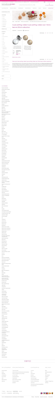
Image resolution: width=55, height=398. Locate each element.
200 (50, 59)
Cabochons (4, 24)
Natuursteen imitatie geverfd (5, 69)
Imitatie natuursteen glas (6, 71)
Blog (46, 370)
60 (45, 59)
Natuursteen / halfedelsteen (5, 48)
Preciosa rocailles (15, 381)
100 (47, 59)
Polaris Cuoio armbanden (25, 21)
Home (13, 21)
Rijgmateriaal (5, 21)
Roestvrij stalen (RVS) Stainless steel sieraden (20, 372)
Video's (46, 378)
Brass (3, 61)
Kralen (4, 16)
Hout (3, 38)
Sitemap (46, 382)
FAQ (46, 379)
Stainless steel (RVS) (6, 56)
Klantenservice (50, 2)
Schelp (4, 50)
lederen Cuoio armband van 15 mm (47, 63)
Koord (3, 44)
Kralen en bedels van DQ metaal (18, 373)
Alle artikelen (47, 375)
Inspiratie (3, 373)
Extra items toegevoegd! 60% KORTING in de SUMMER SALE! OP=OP (27, 0)
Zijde (3, 58)
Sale (2, 378)
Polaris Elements (5, 36)
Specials (3, 381)
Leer (3, 41)
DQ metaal (4, 376)
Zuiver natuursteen (5, 63)
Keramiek (4, 46)
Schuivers (4, 26)
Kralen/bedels (4, 370)
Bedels (4, 18)
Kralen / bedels (17, 21)
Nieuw (3, 372)
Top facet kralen (15, 370)
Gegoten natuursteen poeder (6, 67)
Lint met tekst (15, 375)
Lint (3, 55)
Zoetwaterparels (15, 376)
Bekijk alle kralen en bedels (16, 57)
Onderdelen (4, 19)
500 (52, 59)
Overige (4, 53)
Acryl (3, 39)
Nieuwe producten (48, 372)
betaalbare (8, 4)
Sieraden (14, 382)
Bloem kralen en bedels (16, 379)
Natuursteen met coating (6, 64)
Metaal (4, 33)
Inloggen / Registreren (49, 5)
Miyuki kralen (14, 378)
